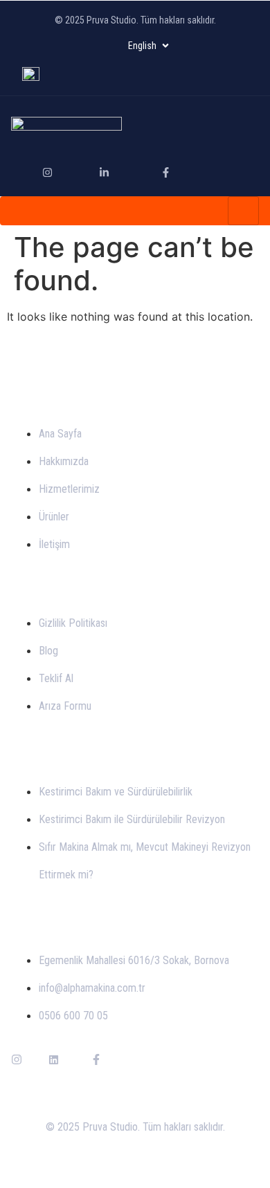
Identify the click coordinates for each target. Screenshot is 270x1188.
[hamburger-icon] (243, 210)
